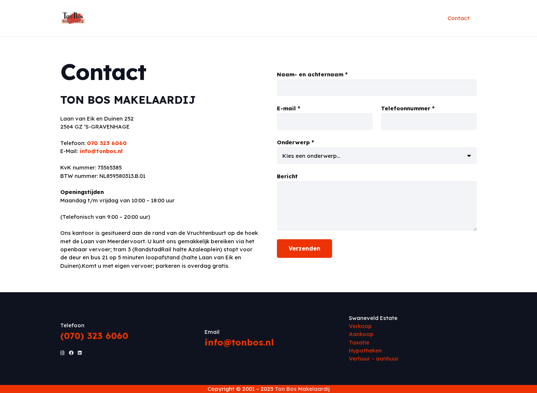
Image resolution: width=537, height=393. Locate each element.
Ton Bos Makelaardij (302, 388)
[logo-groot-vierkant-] (73, 18)
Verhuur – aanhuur (374, 358)
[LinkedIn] (80, 353)
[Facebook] (71, 353)
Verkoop (361, 326)
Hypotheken (366, 350)
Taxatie (359, 342)
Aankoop (361, 334)
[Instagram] (62, 353)
